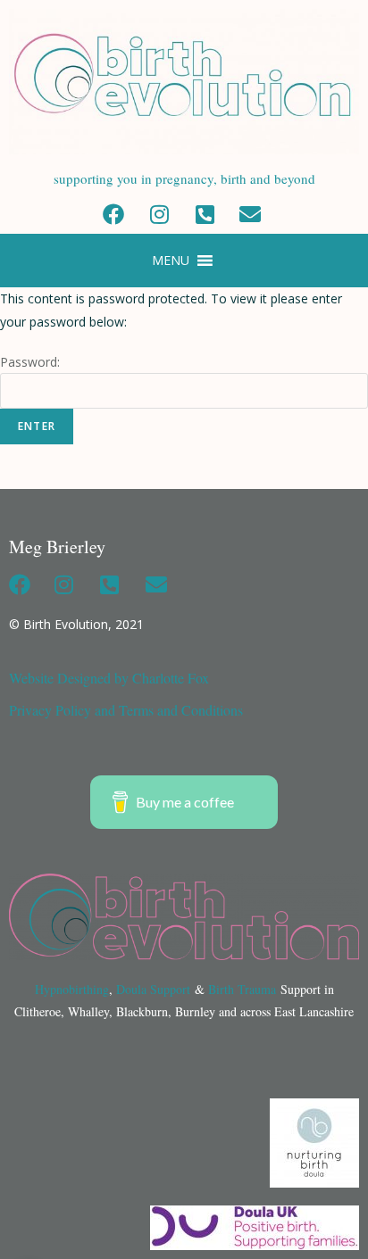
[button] (170, 260)
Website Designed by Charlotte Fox (109, 677)
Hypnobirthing (72, 989)
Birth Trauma (242, 989)
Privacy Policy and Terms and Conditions (126, 709)
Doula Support (153, 989)
